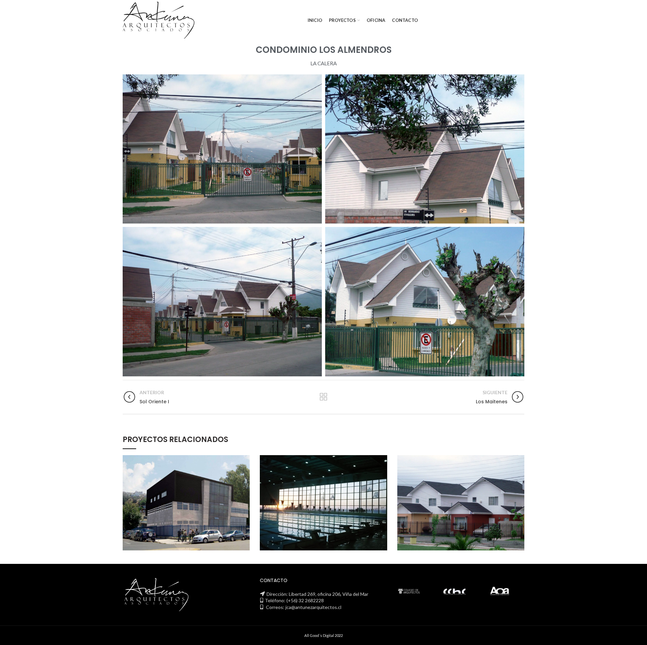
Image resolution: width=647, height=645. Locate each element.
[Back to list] (323, 397)
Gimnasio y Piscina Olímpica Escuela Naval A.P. (323, 503)
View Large (245, 460)
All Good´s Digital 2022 (323, 635)
